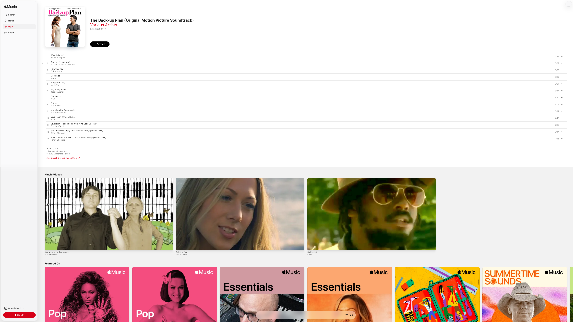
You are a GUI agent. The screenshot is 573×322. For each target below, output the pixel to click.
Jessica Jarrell (57, 92)
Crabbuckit (312, 252)
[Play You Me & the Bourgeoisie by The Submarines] (48, 111)
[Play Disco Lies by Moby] (48, 77)
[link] (54, 263)
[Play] (48, 246)
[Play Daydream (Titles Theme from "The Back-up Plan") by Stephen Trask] (48, 125)
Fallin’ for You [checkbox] (57, 69)
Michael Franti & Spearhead (63, 64)
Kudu (53, 119)
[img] (10, 6)
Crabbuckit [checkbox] (56, 96)
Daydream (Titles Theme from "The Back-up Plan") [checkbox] (74, 124)
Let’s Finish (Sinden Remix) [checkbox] (63, 117)
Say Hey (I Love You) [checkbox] (60, 62)
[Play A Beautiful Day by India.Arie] (48, 84)
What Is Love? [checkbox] (57, 55)
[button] (19, 14)
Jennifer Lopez (58, 57)
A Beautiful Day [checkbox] (58, 82)
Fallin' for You (181, 252)
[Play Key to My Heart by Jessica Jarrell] (48, 90)
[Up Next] (346, 315)
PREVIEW (556, 56)
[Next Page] (570, 309)
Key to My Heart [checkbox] (58, 89)
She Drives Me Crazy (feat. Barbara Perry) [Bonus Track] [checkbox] (77, 130)
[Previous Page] (42, 309)
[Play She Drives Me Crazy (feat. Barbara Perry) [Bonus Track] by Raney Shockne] (48, 132)
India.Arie (55, 85)
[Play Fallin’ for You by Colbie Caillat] (48, 70)
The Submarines (58, 112)
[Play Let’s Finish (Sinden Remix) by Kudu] (48, 118)
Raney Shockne (58, 133)
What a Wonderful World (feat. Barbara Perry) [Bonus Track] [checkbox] (78, 137)
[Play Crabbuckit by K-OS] (48, 97)
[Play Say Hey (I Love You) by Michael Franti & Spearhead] (48, 63)
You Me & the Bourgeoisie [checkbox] (63, 110)
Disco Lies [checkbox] (55, 76)
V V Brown (56, 105)
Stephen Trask (57, 126)
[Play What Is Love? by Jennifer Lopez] (48, 56)
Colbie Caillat (57, 71)
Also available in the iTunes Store (62, 158)
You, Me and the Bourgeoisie (56, 252)
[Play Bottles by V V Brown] (48, 104)
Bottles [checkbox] (54, 103)
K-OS (53, 98)
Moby (53, 78)
